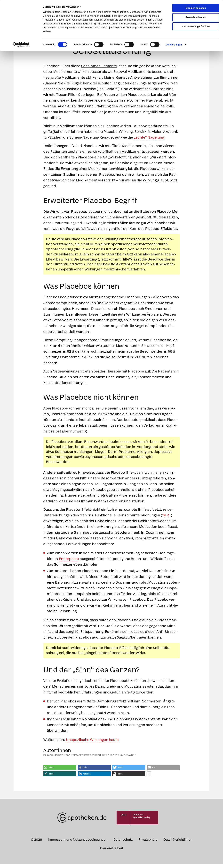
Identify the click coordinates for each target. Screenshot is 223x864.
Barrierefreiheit (111, 848)
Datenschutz (123, 839)
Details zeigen (174, 44)
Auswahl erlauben (195, 17)
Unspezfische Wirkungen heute (92, 739)
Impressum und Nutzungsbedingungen (77, 839)
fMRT (166, 515)
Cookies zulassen (196, 8)
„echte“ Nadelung (149, 137)
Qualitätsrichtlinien (177, 839)
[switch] (99, 44)
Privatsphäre (148, 839)
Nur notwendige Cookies (196, 26)
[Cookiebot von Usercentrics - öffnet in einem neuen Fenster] (21, 44)
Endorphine (69, 558)
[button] (59, 767)
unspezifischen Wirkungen (80, 269)
